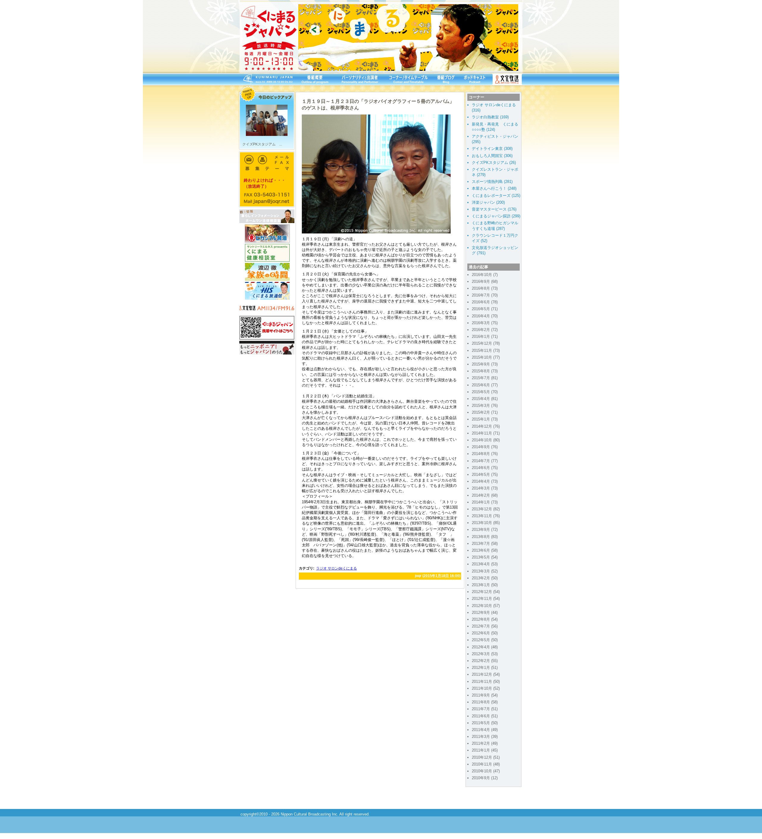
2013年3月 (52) (485, 571)
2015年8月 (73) (485, 371)
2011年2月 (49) (485, 743)
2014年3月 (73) (485, 488)
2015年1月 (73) (485, 419)
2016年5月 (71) (485, 309)
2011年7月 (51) (485, 709)
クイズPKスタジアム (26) (494, 162)
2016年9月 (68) (485, 281)
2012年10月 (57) (486, 605)
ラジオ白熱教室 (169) (490, 117)
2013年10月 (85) (486, 522)
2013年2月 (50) (485, 578)
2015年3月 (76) (485, 405)
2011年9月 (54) (485, 695)
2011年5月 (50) (485, 723)
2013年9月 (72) (485, 529)
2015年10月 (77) (486, 357)
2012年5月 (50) (485, 640)
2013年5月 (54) (485, 557)
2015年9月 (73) (485, 364)
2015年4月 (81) (485, 398)
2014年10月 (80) (486, 440)
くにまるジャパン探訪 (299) (496, 216)
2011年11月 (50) (486, 681)
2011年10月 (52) (486, 688)
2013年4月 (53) (485, 564)
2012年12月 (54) (486, 591)
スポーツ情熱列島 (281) (492, 181)
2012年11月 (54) (486, 598)
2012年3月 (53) (485, 654)
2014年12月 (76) (486, 426)
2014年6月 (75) (485, 467)
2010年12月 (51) (486, 757)
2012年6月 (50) (485, 633)
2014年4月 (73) (485, 481)
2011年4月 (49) (485, 729)
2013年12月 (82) (486, 509)
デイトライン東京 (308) (492, 148)
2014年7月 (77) (485, 461)
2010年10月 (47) (486, 771)
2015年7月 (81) (485, 378)
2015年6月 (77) (485, 385)
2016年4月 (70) (485, 316)
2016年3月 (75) (485, 323)
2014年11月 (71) (486, 433)
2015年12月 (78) (486, 343)
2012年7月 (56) (485, 626)
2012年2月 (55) (485, 660)
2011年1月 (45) (485, 750)
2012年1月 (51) (485, 667)
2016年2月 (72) (485, 329)
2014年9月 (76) (485, 447)
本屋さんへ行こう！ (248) (494, 188)
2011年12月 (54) (486, 674)
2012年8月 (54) (485, 619)
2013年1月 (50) (485, 585)
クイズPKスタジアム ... (262, 144)
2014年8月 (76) (485, 453)
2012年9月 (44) (485, 612)
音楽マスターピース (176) (494, 209)
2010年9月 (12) (485, 778)
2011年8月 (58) (485, 702)
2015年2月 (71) (485, 412)
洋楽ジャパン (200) (488, 202)
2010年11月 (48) (486, 764)
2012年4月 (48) (485, 647)
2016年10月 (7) (485, 274)
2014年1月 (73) (485, 502)
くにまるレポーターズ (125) (496, 195)
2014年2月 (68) (485, 495)
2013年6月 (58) (485, 550)
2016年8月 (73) (485, 288)
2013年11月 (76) (486, 516)
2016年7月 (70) (485, 295)
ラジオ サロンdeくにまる (336, 568)
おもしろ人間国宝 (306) (492, 155)
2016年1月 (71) (485, 336)
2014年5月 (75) (485, 474)
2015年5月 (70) (485, 392)
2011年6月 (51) (485, 716)
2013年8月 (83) (485, 536)
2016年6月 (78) (485, 302)
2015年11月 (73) (486, 350)
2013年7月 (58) (485, 543)
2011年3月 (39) (485, 736)
